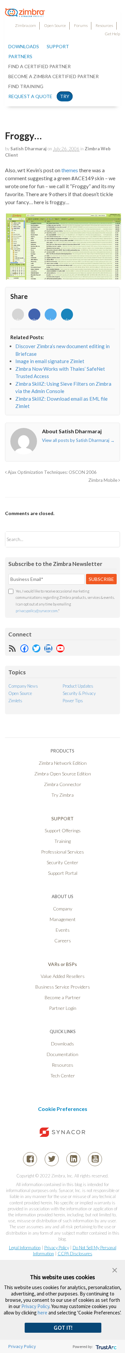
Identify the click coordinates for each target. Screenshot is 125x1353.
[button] (114, 1269)
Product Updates (78, 686)
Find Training (25, 86)
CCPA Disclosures (75, 1253)
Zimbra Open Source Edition (62, 773)
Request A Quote (30, 96)
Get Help (112, 33)
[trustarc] (105, 1346)
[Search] (109, 539)
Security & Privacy (79, 693)
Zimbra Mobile (103, 480)
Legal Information (25, 1247)
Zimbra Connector (62, 784)
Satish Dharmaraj (28, 148)
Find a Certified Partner (39, 66)
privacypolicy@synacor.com (37, 611)
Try (64, 96)
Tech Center (62, 1075)
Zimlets (15, 700)
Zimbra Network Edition (63, 763)
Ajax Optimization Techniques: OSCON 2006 (52, 472)
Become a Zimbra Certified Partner (53, 76)
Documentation (62, 1054)
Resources (104, 25)
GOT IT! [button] (63, 1327)
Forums (81, 25)
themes (69, 170)
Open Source (55, 25)
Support (58, 46)
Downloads (23, 46)
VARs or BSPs (62, 964)
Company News (23, 686)
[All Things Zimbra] (25, 13)
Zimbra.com (25, 25)
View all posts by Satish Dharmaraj (78, 440)
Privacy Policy (56, 1247)
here (42, 1312)
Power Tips (73, 700)
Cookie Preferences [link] (62, 1109)
